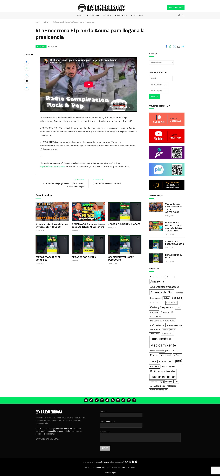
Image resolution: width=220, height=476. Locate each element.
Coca (178, 307)
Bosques (177, 297)
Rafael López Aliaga (156, 382)
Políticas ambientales (162, 371)
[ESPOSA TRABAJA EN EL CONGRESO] (52, 244)
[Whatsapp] (134, 400)
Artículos (121, 15)
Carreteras (171, 302)
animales (179, 293)
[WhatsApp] (26, 68)
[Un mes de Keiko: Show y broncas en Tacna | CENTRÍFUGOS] (52, 211)
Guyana (172, 329)
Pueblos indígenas (162, 377)
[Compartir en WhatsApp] (170, 46)
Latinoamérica (160, 339)
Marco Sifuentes (102, 462)
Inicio (80, 15)
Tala (176, 382)
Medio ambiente (157, 351)
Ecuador (165, 329)
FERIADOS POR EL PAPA (84, 257)
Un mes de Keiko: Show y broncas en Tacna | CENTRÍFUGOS (52, 225)
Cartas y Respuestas (161, 307)
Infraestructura (154, 334)
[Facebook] (26, 61)
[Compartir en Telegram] (182, 46)
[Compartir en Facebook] (166, 46)
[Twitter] (26, 74)
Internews (101, 467)
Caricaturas (160, 303)
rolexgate (169, 382)
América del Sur (161, 292)
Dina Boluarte (155, 329)
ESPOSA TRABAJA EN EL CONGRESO (48, 258)
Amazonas (170, 277)
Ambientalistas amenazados (164, 287)
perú (178, 361)
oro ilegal (153, 361)
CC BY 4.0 (127, 462)
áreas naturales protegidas (158, 390)
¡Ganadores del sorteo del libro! (107, 184)
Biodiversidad (155, 298)
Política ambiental (168, 367)
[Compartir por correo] (178, 46)
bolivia (166, 298)
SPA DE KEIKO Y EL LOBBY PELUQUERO (121, 258)
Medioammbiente (171, 351)
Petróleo (154, 366)
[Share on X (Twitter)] (174, 46)
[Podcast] (118, 400)
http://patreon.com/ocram (52, 166)
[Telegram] (26, 87)
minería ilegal (165, 355)
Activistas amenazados (157, 277)
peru (170, 361)
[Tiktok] (107, 400)
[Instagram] (102, 400)
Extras (107, 15)
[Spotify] (113, 400)
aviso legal (111, 473)
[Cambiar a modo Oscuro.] (179, 15)
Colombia (154, 312)
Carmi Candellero (128, 467)
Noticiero (93, 15)
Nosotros (137, 15)
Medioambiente (163, 345)
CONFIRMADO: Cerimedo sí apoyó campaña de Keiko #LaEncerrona (88, 225)
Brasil (152, 303)
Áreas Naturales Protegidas (163, 386)
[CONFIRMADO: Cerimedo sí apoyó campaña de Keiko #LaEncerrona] (88, 211)
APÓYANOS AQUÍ (175, 7)
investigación (167, 333)
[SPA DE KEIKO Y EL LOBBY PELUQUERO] (124, 244)
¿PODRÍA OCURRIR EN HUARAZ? (124, 224)
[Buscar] (183, 15)
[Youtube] (86, 400)
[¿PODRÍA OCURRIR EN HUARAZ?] (124, 211)
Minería (153, 355)
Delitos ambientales (174, 326)
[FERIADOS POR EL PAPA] (88, 244)
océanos (177, 355)
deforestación (157, 325)
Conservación (167, 312)
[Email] (26, 81)
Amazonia (157, 281)
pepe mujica (162, 361)
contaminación (155, 316)
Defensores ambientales (162, 320)
